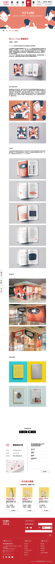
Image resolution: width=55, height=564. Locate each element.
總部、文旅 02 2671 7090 (8, 550)
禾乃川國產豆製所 (28, 550)
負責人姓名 (33, 450)
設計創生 (26, 554)
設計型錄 (42, 550)
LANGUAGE (48, 4)
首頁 (4, 30)
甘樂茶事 (26, 548)
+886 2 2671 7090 (16, 453)
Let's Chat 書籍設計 (13, 30)
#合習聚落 (29, 505)
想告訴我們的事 (34, 459)
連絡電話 (32, 453)
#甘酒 (7, 505)
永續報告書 (43, 548)
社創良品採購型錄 (44, 552)
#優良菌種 (11, 505)
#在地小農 (24, 505)
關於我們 (42, 543)
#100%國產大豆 (42, 505)
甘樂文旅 (26, 552)
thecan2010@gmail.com (17, 450)
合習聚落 (26, 543)
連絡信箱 (32, 456)
